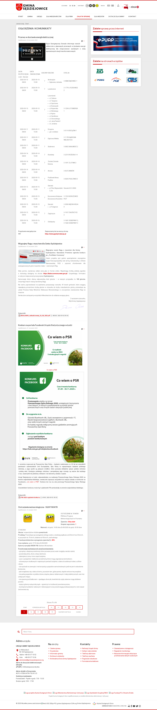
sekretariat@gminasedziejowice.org (31, 660)
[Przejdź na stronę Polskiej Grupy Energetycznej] (116, 80)
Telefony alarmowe (88, 653)
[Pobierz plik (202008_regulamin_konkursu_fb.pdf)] (20, 497)
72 (65, 607)
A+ (74, 6)
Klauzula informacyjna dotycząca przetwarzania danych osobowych (125, 655)
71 (58, 607)
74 (79, 607)
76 (31, 612)
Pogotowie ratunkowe (89, 659)
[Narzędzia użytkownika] (82, 41)
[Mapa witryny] (118, 6)
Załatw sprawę (55, 648)
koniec (78, 612)
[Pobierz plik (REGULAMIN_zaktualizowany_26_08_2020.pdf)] (20, 315)
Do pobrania (54, 651)
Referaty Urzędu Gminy (90, 648)
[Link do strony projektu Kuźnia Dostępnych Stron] (38, 693)
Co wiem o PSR (52, 370)
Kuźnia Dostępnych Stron (105, 703)
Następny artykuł (65, 612)
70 (51, 607)
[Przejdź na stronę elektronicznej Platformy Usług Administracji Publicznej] (115, 43)
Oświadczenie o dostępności (123, 648)
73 (72, 607)
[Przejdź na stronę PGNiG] (99, 80)
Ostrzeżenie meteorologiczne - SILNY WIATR (38, 507)
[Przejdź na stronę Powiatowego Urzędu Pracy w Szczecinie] (132, 71)
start (25, 607)
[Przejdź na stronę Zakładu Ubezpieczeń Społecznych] (99, 71)
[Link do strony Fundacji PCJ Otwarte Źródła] (121, 693)
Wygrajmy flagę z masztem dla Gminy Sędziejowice (40, 243)
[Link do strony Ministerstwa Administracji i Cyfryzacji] (68, 693)
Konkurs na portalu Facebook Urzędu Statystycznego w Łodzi (45, 325)
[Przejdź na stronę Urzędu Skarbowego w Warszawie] (116, 71)
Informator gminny (56, 653)
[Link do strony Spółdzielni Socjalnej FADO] (96, 693)
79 (52, 612)
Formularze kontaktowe (90, 661)
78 (45, 612)
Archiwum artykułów (57, 656)
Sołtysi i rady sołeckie (89, 651)
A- (70, 6)
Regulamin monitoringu (122, 651)
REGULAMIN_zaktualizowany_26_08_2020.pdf (35, 315)
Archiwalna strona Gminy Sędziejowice (63, 659)
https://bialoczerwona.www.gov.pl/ (55, 273)
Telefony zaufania (88, 656)
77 (38, 612)
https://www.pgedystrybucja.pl (55, 234)
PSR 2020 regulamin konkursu (30, 497)
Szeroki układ (112, 5)
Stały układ (108, 5)
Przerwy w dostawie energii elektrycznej (35, 37)
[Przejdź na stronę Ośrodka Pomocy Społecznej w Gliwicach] (132, 80)
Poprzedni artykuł (38, 607)
